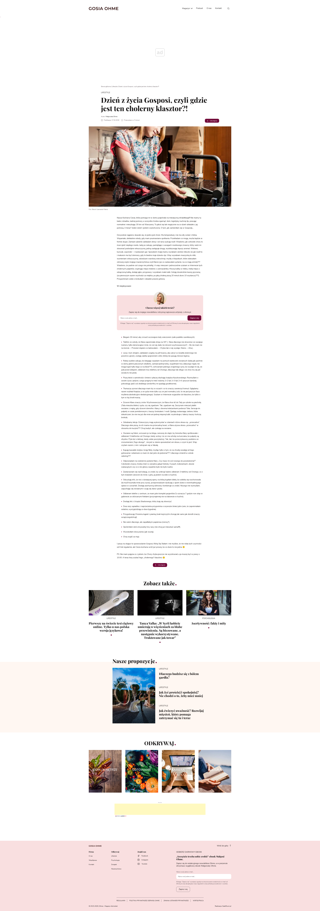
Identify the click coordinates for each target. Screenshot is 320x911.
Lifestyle (114, 86)
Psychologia (115, 860)
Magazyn (186, 8)
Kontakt (218, 8)
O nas (209, 8)
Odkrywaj (115, 852)
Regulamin (120, 900)
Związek (114, 864)
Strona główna (106, 86)
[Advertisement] (160, 809)
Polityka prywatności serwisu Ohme (144, 900)
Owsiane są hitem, (130, 433)
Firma (91, 852)
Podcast (199, 8)
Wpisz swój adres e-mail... (185, 872)
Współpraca (93, 860)
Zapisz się (194, 318)
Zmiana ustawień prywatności (176, 900)
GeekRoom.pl (226, 906)
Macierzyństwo (116, 869)
